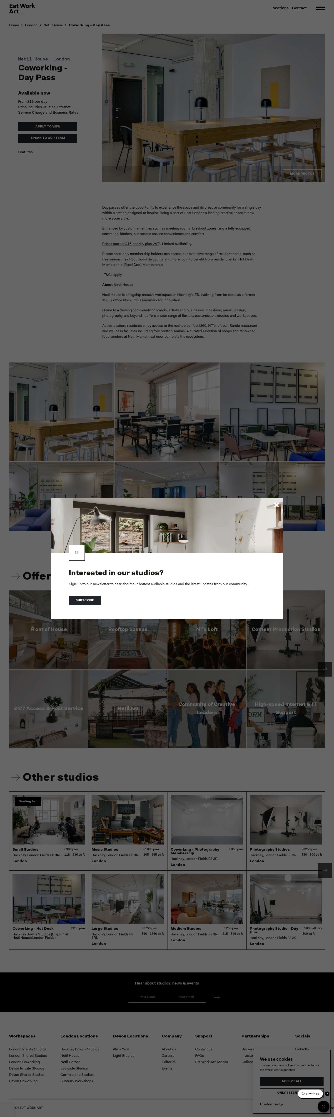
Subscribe (85, 600)
